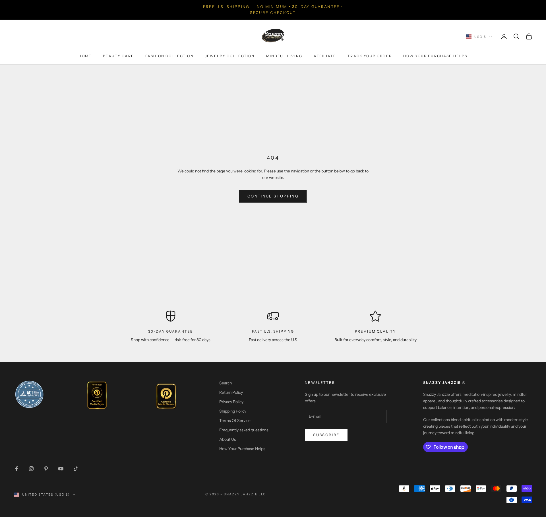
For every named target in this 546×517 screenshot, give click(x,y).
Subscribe (326, 434)
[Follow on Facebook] (16, 468)
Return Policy (231, 392)
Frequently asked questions (243, 429)
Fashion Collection (169, 56)
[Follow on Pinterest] (46, 468)
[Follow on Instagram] (31, 468)
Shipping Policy (232, 411)
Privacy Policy (231, 401)
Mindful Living (284, 56)
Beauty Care (118, 56)
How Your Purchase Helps (435, 56)
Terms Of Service (235, 420)
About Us (227, 439)
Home (85, 56)
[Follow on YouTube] (61, 468)
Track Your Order (370, 56)
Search (225, 383)
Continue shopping (273, 196)
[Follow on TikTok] (75, 468)
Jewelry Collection (230, 56)
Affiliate (325, 56)
